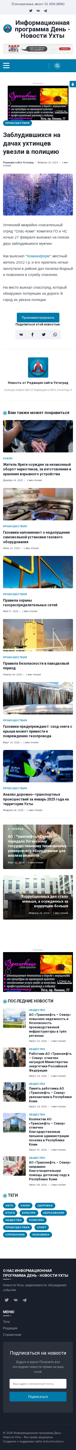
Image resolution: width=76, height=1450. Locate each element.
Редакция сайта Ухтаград (18, 162)
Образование (53, 1212)
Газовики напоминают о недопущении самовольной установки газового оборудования (36, 537)
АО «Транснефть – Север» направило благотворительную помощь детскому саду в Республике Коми (50, 1171)
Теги (6, 1322)
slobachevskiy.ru (53, 1441)
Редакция (10, 1328)
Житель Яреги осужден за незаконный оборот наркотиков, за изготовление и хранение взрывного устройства (37, 469)
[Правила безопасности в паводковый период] (38, 635)
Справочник (15, 1234)
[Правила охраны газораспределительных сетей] (38, 572)
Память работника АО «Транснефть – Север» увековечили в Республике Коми (50, 1095)
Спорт (41, 1227)
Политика (36, 1220)
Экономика (41, 1234)
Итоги (10, 1212)
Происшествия (17, 123)
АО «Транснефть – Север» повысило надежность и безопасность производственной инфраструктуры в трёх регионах (50, 1025)
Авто (9, 1205)
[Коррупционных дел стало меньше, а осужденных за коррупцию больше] (38, 897)
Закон (8, 458)
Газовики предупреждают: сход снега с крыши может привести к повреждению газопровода (37, 731)
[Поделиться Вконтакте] (21, 334)
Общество (37, 1010)
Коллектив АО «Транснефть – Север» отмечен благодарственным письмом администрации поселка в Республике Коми (49, 1131)
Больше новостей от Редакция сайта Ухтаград (37, 390)
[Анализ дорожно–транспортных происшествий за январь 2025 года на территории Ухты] (38, 766)
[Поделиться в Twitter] (43, 334)
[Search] (57, 65)
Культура (29, 1212)
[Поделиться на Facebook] (32, 334)
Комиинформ (38, 256)
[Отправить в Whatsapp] (55, 334)
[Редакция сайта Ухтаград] (38, 376)
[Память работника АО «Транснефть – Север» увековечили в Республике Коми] (16, 1095)
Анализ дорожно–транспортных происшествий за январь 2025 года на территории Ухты (36, 799)
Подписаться (38, 1397)
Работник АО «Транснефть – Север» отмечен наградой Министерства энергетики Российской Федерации (50, 1062)
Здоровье (45, 1205)
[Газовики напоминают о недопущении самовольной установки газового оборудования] (38, 504)
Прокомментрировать (38, 318)
